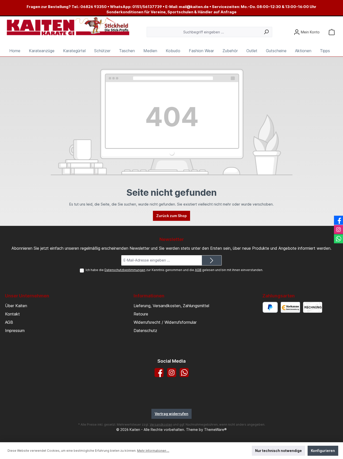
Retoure (141, 313)
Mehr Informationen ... (153, 450)
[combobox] (204, 32)
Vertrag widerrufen (171, 414)
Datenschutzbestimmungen (124, 270)
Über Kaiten (16, 305)
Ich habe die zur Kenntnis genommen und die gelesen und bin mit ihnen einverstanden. (174, 270)
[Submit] (212, 260)
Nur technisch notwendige (278, 450)
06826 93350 (93, 6)
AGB (198, 270)
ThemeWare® (215, 429)
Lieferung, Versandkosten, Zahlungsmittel (171, 305)
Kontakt (12, 313)
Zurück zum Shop (171, 216)
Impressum (15, 330)
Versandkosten (161, 424)
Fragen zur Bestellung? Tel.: (53, 6)
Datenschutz (145, 330)
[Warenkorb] (331, 32)
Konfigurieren (323, 450)
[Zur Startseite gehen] (68, 27)
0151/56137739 (147, 6)
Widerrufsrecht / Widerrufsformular (165, 322)
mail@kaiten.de (194, 6)
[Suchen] (266, 32)
